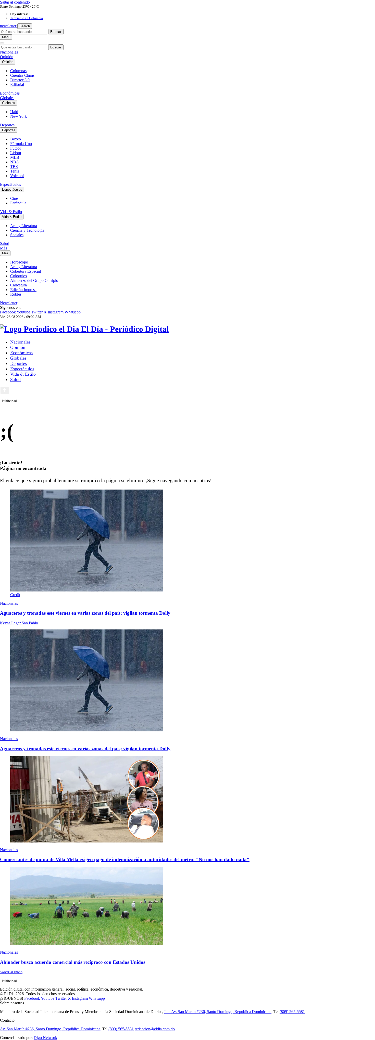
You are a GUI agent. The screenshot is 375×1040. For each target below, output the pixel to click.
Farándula (18, 203)
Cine (14, 198)
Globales (7, 98)
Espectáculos (10, 184)
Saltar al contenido (15, 2)
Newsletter (8, 303)
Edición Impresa (23, 289)
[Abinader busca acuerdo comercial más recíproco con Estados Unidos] (187, 906)
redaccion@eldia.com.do (155, 1029)
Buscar (55, 32)
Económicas (10, 93)
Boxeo (15, 139)
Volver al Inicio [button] (11, 972)
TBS (14, 166)
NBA (14, 162)
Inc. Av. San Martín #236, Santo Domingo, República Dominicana (217, 1011)
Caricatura (18, 285)
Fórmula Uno (21, 143)
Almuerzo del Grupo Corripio (34, 280)
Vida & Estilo (11, 211)
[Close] (2, 43)
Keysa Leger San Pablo (19, 623)
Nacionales (9, 52)
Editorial (17, 84)
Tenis (14, 171)
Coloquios (18, 276)
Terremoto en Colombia (26, 18)
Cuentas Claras (22, 75)
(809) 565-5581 (292, 1011)
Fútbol (15, 148)
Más (3, 248)
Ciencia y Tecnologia (27, 230)
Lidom (15, 153)
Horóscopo (19, 262)
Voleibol (17, 176)
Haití (14, 112)
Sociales (16, 235)
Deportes (7, 125)
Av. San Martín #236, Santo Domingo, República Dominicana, (50, 1029)
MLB (14, 157)
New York (18, 116)
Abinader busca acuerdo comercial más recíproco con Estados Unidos (72, 962)
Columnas (18, 71)
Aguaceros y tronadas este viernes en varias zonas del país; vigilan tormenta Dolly (85, 613)
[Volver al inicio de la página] (4, 390)
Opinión (6, 57)
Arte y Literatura (23, 225)
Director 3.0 (20, 80)
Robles (15, 294)
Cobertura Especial (25, 271)
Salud (4, 243)
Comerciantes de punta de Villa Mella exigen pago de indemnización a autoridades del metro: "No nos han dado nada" (124, 859)
